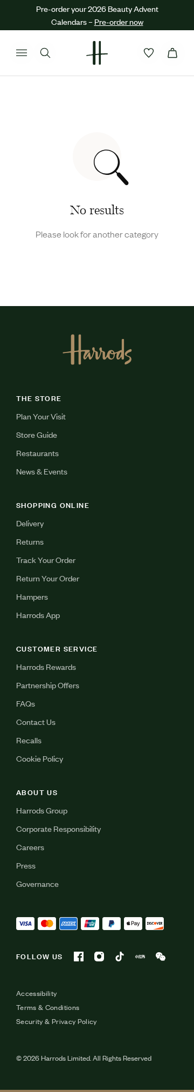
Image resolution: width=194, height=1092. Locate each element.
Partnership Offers (47, 684)
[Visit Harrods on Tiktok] (119, 956)
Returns (30, 541)
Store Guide (36, 434)
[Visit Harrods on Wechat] (160, 956)
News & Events (41, 471)
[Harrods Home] (97, 53)
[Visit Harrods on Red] (140, 956)
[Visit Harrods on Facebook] (79, 956)
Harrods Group (41, 810)
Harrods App (38, 614)
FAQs (25, 703)
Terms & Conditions (47, 1007)
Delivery (30, 522)
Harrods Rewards (46, 666)
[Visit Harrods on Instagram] (99, 956)
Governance (37, 883)
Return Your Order (47, 578)
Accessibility (36, 993)
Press (26, 865)
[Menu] (21, 53)
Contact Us (36, 721)
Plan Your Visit (41, 416)
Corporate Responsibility (58, 828)
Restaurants (37, 452)
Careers (30, 846)
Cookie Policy (39, 758)
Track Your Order (45, 559)
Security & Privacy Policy (56, 1021)
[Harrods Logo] (97, 349)
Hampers (32, 596)
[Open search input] (45, 53)
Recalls (28, 739)
